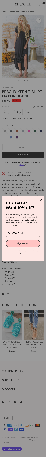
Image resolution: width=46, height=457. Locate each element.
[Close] (41, 199)
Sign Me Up (23, 243)
